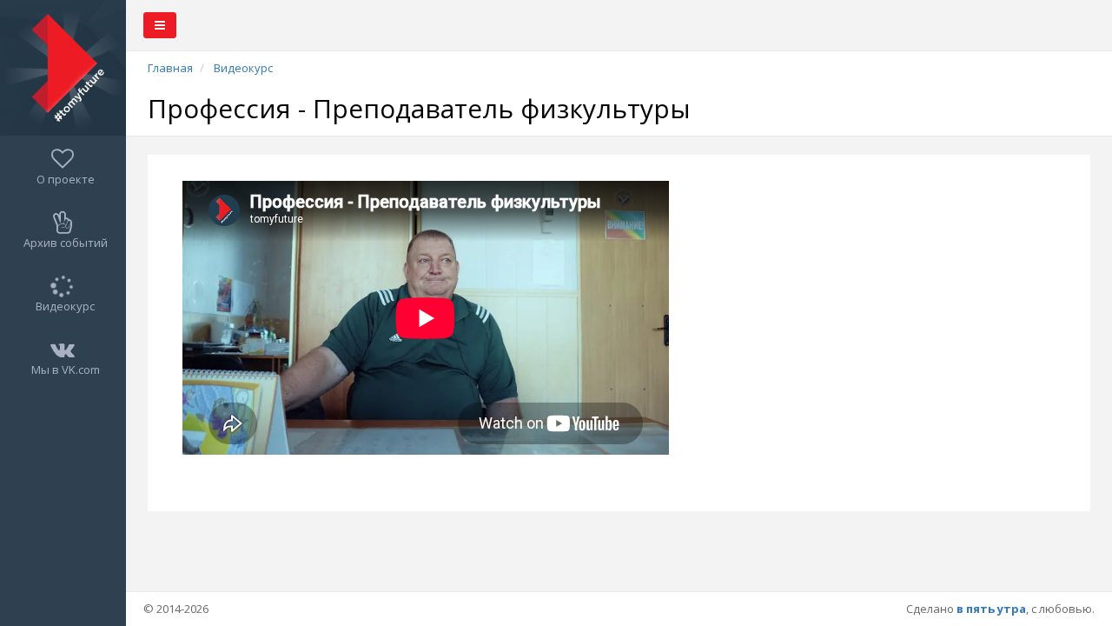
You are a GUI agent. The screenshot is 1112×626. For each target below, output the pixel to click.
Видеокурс (243, 68)
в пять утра (991, 608)
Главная (170, 68)
